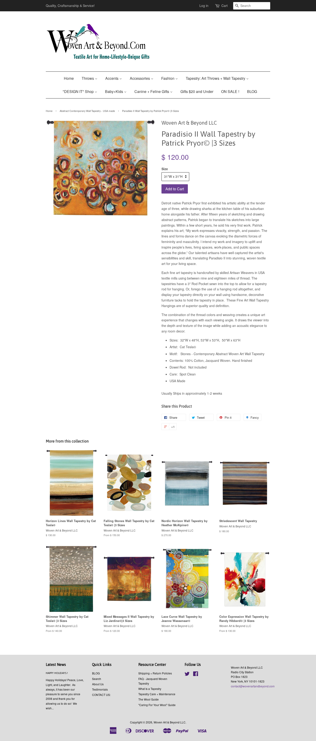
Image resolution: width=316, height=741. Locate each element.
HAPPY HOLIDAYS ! (57, 673)
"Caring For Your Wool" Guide (157, 705)
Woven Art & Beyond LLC (170, 722)
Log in (203, 5)
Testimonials (100, 689)
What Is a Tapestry (149, 689)
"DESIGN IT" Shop (79, 91)
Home (69, 78)
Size (164, 168)
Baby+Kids (114, 91)
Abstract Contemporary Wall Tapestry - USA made (87, 111)
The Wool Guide (148, 699)
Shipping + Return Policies (155, 673)
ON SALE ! (230, 91)
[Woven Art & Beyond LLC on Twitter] (187, 674)
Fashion (168, 78)
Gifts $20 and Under (196, 91)
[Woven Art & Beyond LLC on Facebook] (195, 674)
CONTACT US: (101, 695)
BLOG (252, 91)
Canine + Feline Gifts (152, 91)
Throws (88, 78)
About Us (98, 684)
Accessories (140, 78)
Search (96, 679)
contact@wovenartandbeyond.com (253, 686)
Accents (112, 78)
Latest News (56, 664)
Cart (224, 5)
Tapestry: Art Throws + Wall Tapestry (216, 78)
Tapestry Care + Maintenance (156, 694)
